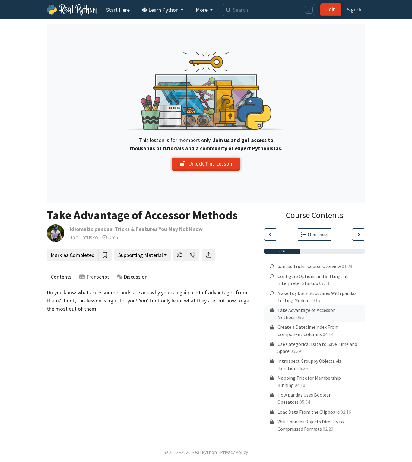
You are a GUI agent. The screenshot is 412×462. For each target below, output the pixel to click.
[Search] (227, 10)
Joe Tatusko (84, 237)
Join (331, 9)
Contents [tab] (61, 276)
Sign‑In (355, 9)
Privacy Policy (234, 452)
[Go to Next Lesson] (358, 234)
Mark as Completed (73, 255)
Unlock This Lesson (210, 163)
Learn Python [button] (163, 9)
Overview (318, 234)
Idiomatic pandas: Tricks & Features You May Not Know (136, 229)
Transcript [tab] (97, 276)
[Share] (208, 255)
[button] (179, 255)
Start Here (118, 9)
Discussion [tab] (135, 276)
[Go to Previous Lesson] (270, 234)
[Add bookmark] (105, 255)
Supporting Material (140, 255)
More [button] (202, 9)
